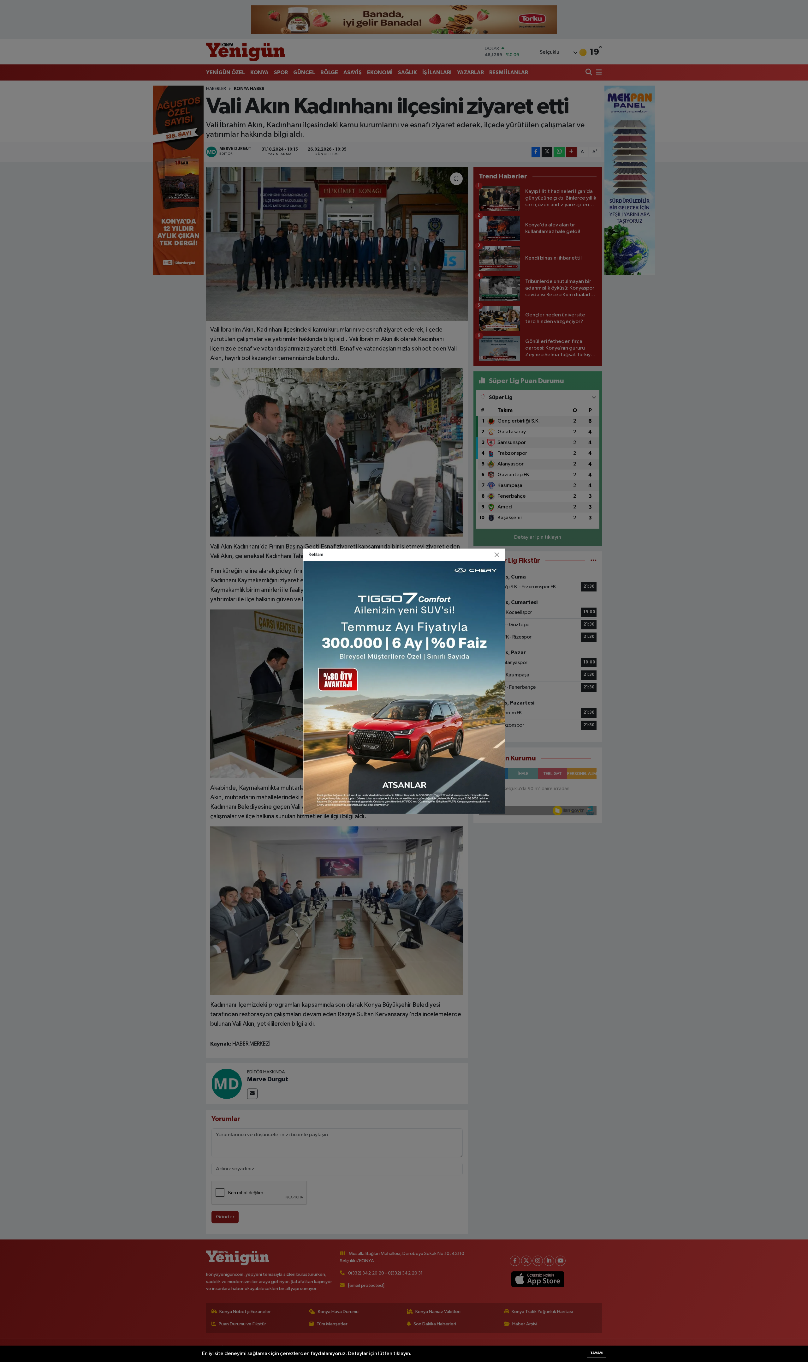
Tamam (596, 1353)
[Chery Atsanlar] (404, 687)
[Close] (497, 554)
